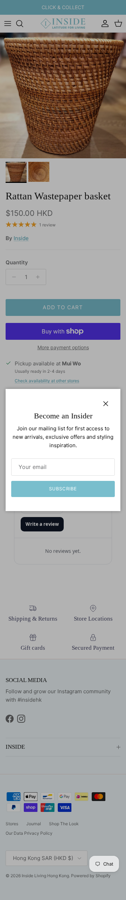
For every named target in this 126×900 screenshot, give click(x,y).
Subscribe (63, 488)
